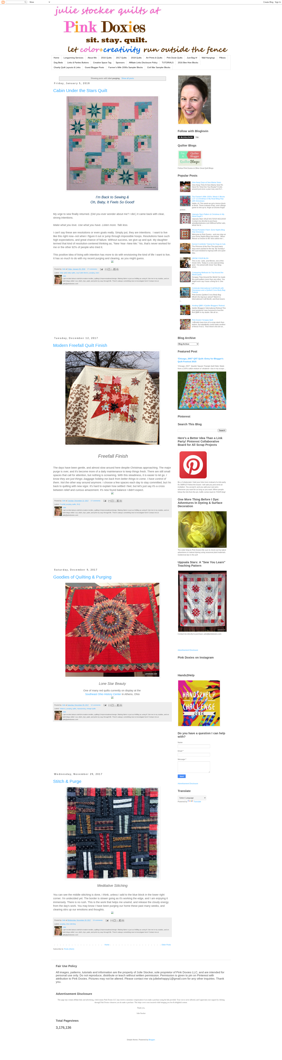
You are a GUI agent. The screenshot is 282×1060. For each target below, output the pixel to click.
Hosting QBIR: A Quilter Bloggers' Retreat (208, 306)
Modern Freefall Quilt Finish (80, 345)
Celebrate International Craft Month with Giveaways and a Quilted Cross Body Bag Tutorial (208, 290)
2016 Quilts (106, 58)
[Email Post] (101, 269)
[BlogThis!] (109, 269)
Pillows (222, 58)
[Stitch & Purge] (112, 913)
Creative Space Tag (102, 62)
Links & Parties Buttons (78, 62)
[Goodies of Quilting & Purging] (112, 697)
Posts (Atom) (69, 949)
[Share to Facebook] (114, 269)
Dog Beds (58, 62)
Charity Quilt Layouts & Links (67, 67)
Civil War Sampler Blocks (158, 67)
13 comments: (98, 920)
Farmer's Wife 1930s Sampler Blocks (125, 67)
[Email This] (106, 269)
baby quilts (71, 273)
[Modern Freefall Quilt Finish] (112, 493)
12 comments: (96, 705)
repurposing (81, 708)
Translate (197, 802)
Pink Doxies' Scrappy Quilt (202, 320)
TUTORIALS (167, 62)
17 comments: (92, 269)
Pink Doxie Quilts (174, 58)
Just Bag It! (192, 58)
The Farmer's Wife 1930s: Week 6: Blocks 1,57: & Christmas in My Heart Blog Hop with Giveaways (208, 199)
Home (56, 58)
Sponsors (120, 62)
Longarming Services (73, 58)
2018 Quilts (136, 58)
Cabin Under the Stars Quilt (80, 90)
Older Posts (166, 945)
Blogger (152, 1040)
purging (92, 273)
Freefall (62, 504)
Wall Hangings (208, 58)
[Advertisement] (112, 313)
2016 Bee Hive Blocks (188, 62)
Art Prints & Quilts (154, 58)
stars (97, 273)
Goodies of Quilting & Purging (82, 577)
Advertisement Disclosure (188, 650)
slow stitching (71, 924)
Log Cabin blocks (82, 273)
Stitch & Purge (67, 781)
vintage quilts (91, 708)
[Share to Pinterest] (117, 269)
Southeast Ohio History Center (103, 694)
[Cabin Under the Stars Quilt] (112, 261)
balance (63, 708)
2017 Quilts (121, 58)
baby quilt (63, 273)
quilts (74, 504)
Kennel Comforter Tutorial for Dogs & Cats (208, 244)
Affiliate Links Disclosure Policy (143, 62)
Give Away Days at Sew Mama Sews (206, 182)
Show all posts (127, 78)
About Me (92, 58)
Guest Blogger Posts (94, 67)
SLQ (78, 504)
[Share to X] (111, 269)
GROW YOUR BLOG (200, 258)
